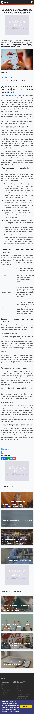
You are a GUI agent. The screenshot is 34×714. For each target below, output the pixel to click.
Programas (4, 692)
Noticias (19, 692)
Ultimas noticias (6, 688)
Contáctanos (21, 687)
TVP (2, 685)
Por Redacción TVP (7, 77)
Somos (19, 688)
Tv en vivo (4, 687)
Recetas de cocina (6, 690)
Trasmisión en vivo (22, 696)
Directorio (20, 690)
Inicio (18, 685)
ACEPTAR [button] (26, 706)
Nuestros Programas (23, 694)
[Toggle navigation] (28, 2)
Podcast (3, 694)
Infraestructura (21, 698)
